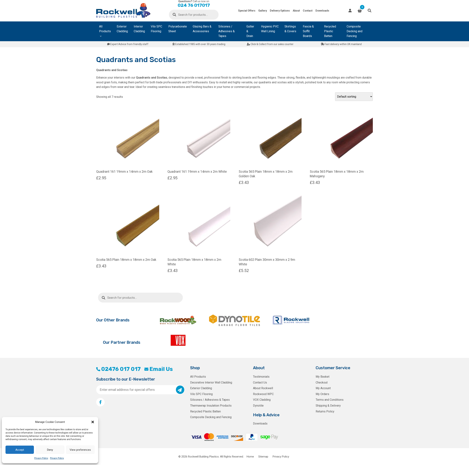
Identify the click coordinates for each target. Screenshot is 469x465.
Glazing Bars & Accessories (202, 29)
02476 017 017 (121, 369)
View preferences (80, 449)
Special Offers (246, 10)
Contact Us (260, 382)
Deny (50, 449)
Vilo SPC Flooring (156, 29)
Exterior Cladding (122, 29)
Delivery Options (280, 10)
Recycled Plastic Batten (330, 31)
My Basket (322, 376)
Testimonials (261, 376)
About (296, 10)
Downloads (322, 10)
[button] (93, 422)
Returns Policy (325, 411)
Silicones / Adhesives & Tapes (226, 31)
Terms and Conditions (330, 399)
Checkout (322, 382)
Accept (19, 449)
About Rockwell (263, 388)
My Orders (322, 394)
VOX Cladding (262, 399)
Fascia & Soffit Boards (308, 31)
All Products (105, 29)
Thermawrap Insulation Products (211, 405)
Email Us (161, 369)
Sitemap (263, 456)
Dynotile (258, 405)
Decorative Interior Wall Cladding (211, 382)
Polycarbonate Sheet (177, 29)
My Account (323, 388)
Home (250, 456)
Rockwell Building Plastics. (203, 456)
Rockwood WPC (263, 394)
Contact (308, 10)
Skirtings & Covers (290, 29)
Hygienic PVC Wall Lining (270, 29)
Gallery (262, 10)
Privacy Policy (41, 458)
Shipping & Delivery (328, 405)
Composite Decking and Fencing (354, 31)
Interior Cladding (139, 29)
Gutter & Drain (250, 31)
